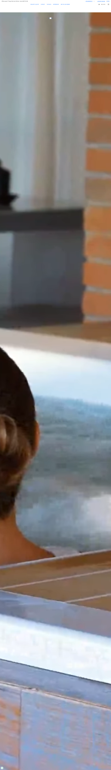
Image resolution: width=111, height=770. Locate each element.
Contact (43, 4)
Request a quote (35, 4)
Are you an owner (65, 4)
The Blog (49, 4)
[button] (108, 4)
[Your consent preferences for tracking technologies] (2, 768)
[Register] (99, 4)
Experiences (56, 4)
